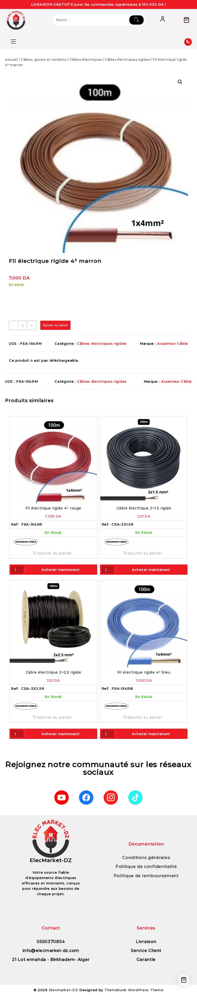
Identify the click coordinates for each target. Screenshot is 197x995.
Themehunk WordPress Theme (134, 990)
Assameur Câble (172, 343)
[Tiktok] (135, 797)
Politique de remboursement (146, 875)
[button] (180, 82)
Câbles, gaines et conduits (43, 59)
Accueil (11, 59)
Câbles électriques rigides (127, 59)
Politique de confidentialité (146, 866)
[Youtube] (61, 797)
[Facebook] (86, 797)
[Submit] (136, 20)
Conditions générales (146, 857)
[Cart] (186, 20)
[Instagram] (110, 797)
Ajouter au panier (55, 325)
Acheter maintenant (61, 570)
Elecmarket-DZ (63, 990)
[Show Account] (162, 20)
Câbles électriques (86, 59)
